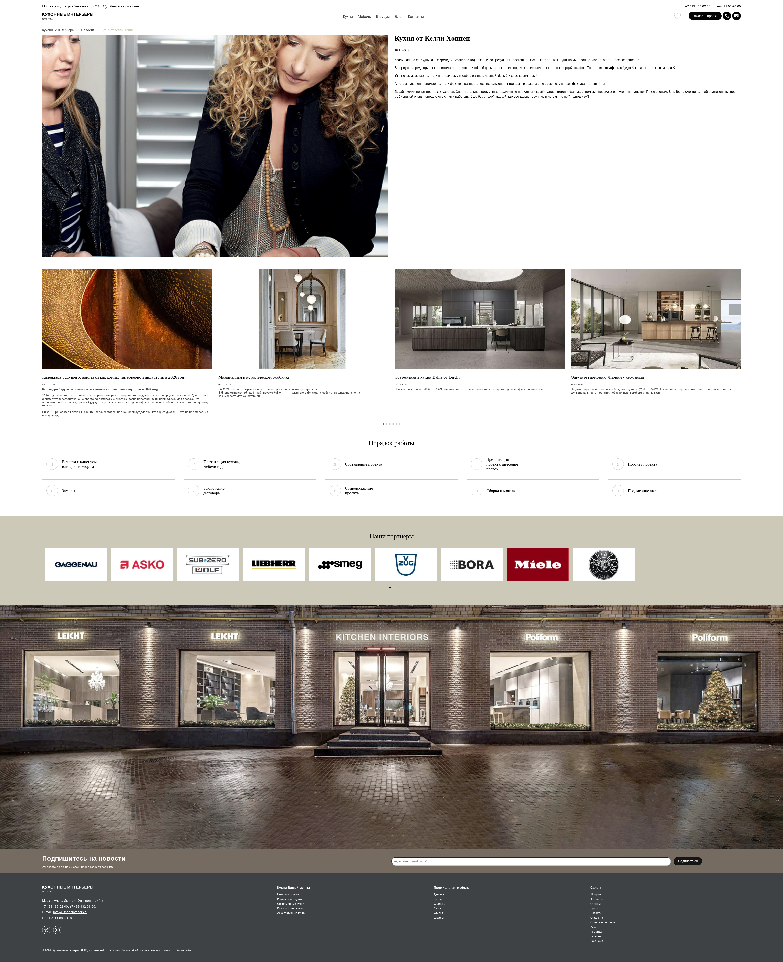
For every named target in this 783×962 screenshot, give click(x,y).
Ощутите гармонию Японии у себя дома (431, 377)
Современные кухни (290, 903)
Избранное (677, 16)
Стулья (438, 913)
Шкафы (439, 917)
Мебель (364, 16)
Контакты (416, 16)
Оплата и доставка (602, 922)
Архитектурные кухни (291, 913)
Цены (594, 908)
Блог (399, 16)
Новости (595, 913)
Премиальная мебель (451, 887)
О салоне (596, 917)
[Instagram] (57, 930)
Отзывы (595, 903)
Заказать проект (705, 15)
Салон (595, 887)
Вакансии (596, 941)
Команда (596, 931)
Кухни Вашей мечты (293, 887)
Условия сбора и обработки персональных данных (140, 950)
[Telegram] (46, 930)
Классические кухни (290, 908)
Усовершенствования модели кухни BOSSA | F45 (615, 377)
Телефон (727, 16)
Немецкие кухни (288, 894)
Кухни (348, 16)
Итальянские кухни (289, 899)
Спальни (439, 903)
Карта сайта (184, 950)
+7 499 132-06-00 (82, 906)
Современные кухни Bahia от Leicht (250, 377)
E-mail (736, 16)
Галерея (596, 936)
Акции (594, 927)
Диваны (439, 894)
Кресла (438, 899)
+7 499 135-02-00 (55, 906)
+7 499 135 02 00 (697, 6)
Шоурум (383, 16)
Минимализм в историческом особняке (77, 377)
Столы (438, 908)
